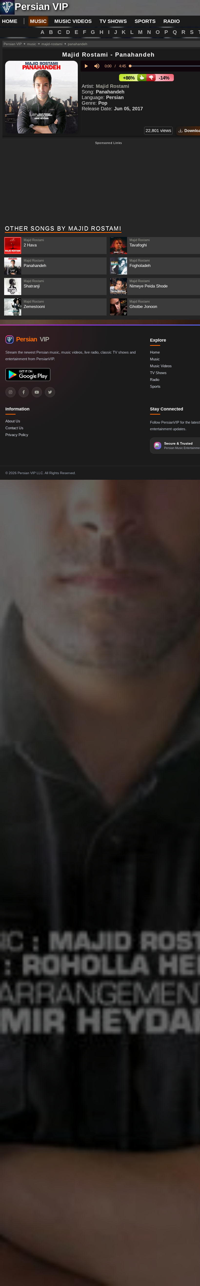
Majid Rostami (112, 86)
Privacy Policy (16, 435)
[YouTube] (37, 392)
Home (9, 21)
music (38, 21)
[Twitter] (50, 392)
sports (145, 21)
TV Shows (158, 373)
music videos (73, 21)
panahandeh (77, 44)
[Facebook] (24, 392)
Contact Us (14, 428)
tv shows (113, 21)
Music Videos (161, 366)
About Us (12, 421)
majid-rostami (51, 44)
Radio (154, 380)
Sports (155, 386)
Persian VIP (13, 44)
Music (155, 359)
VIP (32, 339)
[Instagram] (10, 392)
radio (171, 21)
